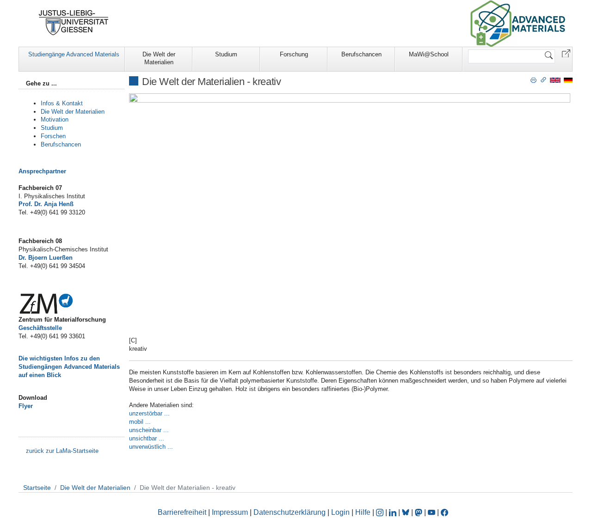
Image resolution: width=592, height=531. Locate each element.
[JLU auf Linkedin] (393, 512)
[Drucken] (533, 79)
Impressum (230, 512)
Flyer (25, 406)
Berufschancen (361, 54)
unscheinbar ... (149, 430)
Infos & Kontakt (62, 103)
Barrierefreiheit (182, 512)
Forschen (53, 136)
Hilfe (362, 512)
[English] (555, 79)
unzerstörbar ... (149, 413)
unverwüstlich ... (151, 446)
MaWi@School (429, 54)
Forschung (294, 54)
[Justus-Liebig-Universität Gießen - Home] (74, 23)
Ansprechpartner (42, 171)
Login (341, 512)
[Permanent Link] (543, 79)
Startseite (37, 487)
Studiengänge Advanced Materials (73, 54)
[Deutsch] (568, 79)
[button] (566, 52)
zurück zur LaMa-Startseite (62, 450)
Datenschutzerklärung (289, 512)
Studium (226, 54)
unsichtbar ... (146, 438)
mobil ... (140, 421)
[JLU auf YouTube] (431, 512)
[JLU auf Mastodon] (419, 512)
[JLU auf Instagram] (380, 512)
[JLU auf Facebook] (444, 512)
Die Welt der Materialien (158, 58)
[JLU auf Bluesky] (406, 512)
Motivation (54, 119)
